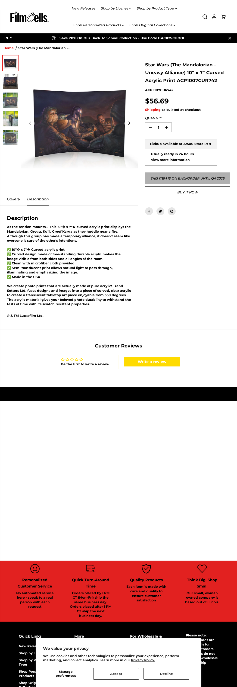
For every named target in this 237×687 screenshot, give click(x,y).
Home (8, 48)
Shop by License (115, 8)
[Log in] (214, 17)
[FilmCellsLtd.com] (29, 17)
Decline (166, 674)
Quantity (153, 118)
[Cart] (223, 17)
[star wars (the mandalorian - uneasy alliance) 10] (79, 123)
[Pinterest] (172, 211)
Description (38, 199)
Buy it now (187, 192)
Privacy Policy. (143, 660)
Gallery (13, 199)
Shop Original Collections (151, 25)
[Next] (129, 123)
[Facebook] (149, 211)
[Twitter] (160, 211)
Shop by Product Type (156, 8)
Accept (116, 674)
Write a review (152, 362)
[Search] (205, 17)
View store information (170, 160)
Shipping (153, 110)
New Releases (83, 8)
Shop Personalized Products (97, 25)
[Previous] (30, 123)
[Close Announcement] (230, 38)
